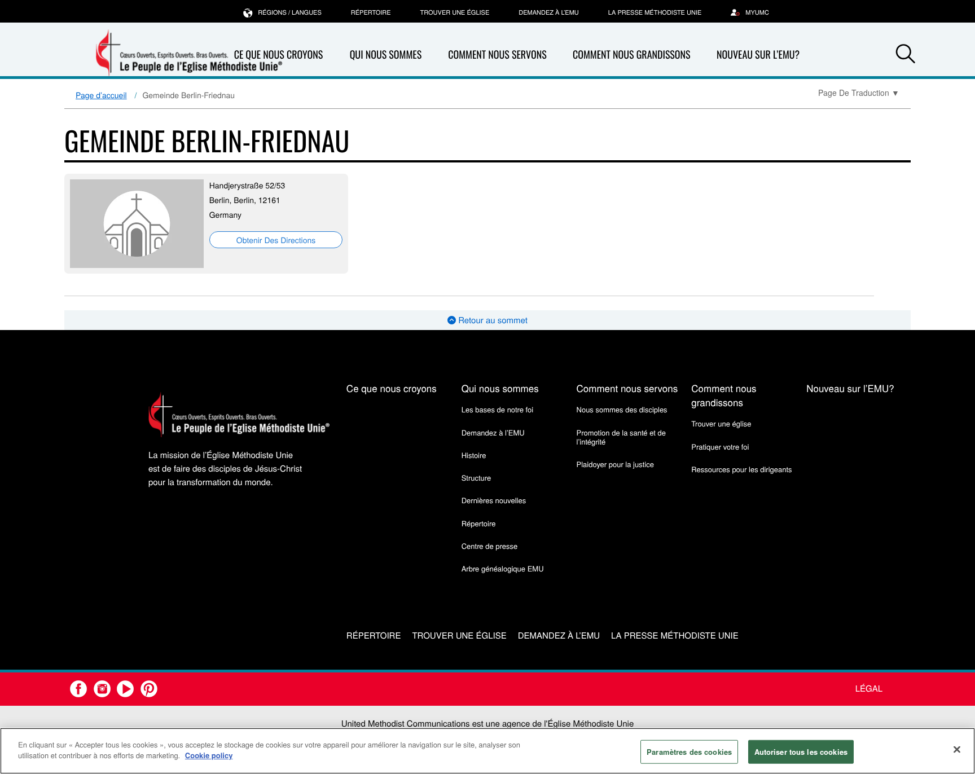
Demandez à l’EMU (549, 12)
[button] (905, 55)
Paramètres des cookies (689, 751)
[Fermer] (957, 749)
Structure (476, 477)
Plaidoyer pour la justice (615, 464)
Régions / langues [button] (290, 12)
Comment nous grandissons (632, 54)
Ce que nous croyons (391, 388)
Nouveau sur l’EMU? (758, 54)
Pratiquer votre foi (720, 446)
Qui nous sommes (386, 54)
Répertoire (371, 12)
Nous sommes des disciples (622, 409)
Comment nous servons (497, 54)
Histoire (474, 455)
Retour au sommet (492, 320)
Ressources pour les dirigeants (741, 469)
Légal (868, 688)
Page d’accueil (101, 94)
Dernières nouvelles (494, 500)
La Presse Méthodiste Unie (654, 12)
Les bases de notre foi (498, 409)
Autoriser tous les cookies (800, 751)
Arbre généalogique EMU (503, 568)
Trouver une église (455, 12)
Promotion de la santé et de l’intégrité (621, 437)
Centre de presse (489, 545)
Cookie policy (209, 755)
